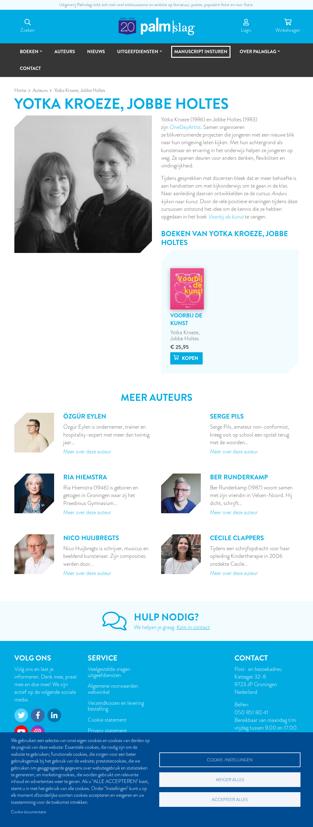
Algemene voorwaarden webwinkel (113, 689)
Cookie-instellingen (229, 760)
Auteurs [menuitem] (64, 51)
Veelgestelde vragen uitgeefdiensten (109, 672)
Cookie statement (107, 719)
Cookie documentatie (28, 812)
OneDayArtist (185, 127)
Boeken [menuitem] (26, 54)
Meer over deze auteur (87, 451)
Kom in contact (193, 627)
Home (20, 90)
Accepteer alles (230, 800)
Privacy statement (107, 730)
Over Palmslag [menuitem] (255, 54)
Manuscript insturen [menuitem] (200, 51)
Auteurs (40, 90)
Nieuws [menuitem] (96, 51)
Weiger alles (230, 780)
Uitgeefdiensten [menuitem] (135, 54)
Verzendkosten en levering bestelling (116, 706)
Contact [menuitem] (30, 68)
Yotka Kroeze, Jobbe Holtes (185, 335)
